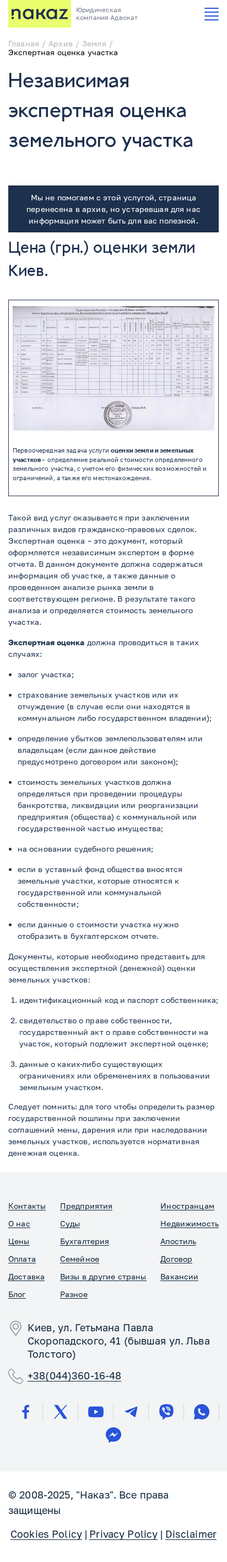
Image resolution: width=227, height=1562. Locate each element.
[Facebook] (25, 1411)
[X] (60, 1411)
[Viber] (166, 1411)
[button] (211, 14)
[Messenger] (113, 1435)
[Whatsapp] (201, 1411)
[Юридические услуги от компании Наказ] (39, 14)
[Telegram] (131, 1411)
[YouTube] (95, 1411)
